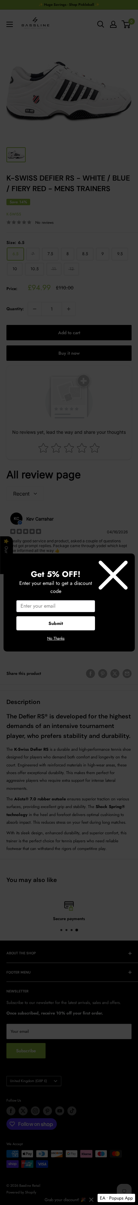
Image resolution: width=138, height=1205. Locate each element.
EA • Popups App (116, 1198)
